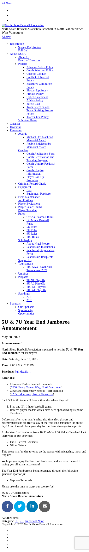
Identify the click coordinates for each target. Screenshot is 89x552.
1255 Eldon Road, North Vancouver (32, 394)
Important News (34, 521)
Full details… (23, 371)
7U (22, 521)
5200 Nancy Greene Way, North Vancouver (36, 387)
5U (16, 521)
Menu (6, 37)
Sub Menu (7, 3)
